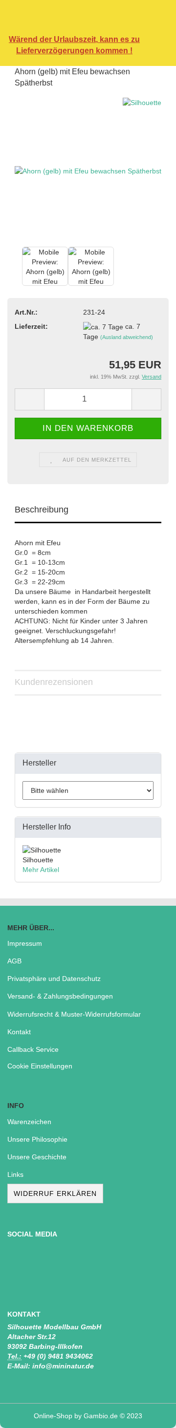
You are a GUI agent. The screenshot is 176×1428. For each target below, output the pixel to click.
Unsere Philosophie (37, 1139)
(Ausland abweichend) (126, 337)
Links (15, 1174)
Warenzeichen (29, 1122)
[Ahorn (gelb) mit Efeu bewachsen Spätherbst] (88, 170)
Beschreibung (41, 509)
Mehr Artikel (40, 870)
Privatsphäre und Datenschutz (54, 978)
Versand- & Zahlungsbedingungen (60, 996)
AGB (14, 961)
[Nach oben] (149, 1413)
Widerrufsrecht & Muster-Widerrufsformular (74, 1014)
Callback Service (33, 1049)
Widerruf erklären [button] (55, 1193)
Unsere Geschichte (36, 1157)
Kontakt (19, 1032)
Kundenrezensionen (54, 682)
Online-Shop (53, 1416)
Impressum (24, 943)
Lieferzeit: (31, 326)
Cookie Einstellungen (39, 1066)
